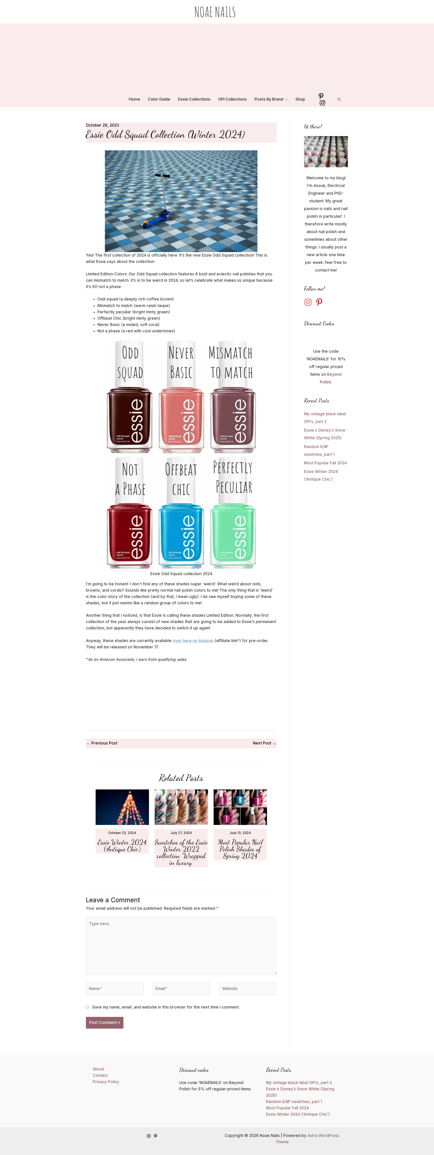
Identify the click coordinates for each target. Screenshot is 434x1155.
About (98, 1069)
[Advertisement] (217, 57)
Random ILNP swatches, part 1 (294, 1101)
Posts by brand (269, 99)
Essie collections (194, 99)
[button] (285, 99)
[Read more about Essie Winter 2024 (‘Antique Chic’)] (122, 807)
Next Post (264, 743)
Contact (100, 1075)
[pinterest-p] (320, 302)
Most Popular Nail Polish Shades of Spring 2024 (240, 849)
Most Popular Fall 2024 (325, 463)
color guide (159, 99)
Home (134, 99)
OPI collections (232, 99)
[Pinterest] (321, 96)
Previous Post (101, 743)
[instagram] (309, 302)
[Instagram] (322, 103)
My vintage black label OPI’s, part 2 (299, 1082)
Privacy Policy (106, 1081)
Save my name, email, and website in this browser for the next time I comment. (166, 1007)
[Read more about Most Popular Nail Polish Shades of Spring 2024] (240, 807)
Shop (300, 99)
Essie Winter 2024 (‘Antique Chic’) (122, 845)
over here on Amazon (193, 640)
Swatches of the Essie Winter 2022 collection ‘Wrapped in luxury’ (181, 852)
